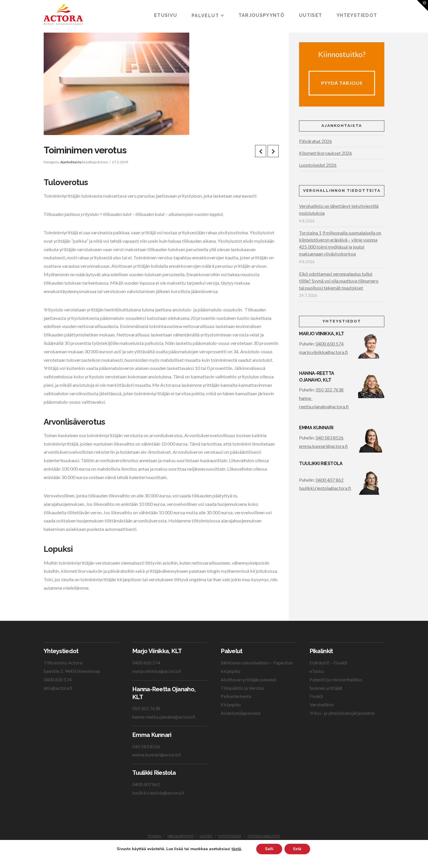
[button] (422, 5)
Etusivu (154, 836)
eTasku (316, 671)
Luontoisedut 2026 (318, 165)
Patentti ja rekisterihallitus (335, 679)
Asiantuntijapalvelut (241, 713)
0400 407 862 (330, 480)
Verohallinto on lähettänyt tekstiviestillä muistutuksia (339, 209)
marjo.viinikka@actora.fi (323, 352)
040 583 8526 (330, 437)
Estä (297, 849)
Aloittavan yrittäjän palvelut (248, 679)
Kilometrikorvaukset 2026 (325, 153)
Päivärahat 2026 (315, 141)
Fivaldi (316, 696)
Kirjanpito (231, 704)
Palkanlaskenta (236, 696)
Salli (269, 849)
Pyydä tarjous (341, 83)
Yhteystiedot (229, 836)
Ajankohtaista (71, 162)
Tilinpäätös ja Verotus (242, 688)
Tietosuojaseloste (263, 836)
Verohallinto (321, 704)
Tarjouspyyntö (180, 836)
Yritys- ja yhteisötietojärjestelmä (341, 713)
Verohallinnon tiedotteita (342, 190)
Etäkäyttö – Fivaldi (328, 662)
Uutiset (206, 836)
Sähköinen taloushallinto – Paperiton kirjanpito (257, 667)
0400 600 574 (330, 343)
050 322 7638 (330, 389)
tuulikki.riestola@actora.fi (325, 488)
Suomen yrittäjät (325, 688)
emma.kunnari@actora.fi (323, 446)
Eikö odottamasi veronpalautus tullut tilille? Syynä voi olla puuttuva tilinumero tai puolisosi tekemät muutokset (339, 280)
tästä (236, 849)
